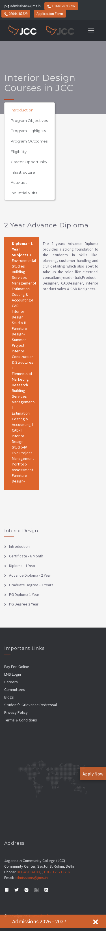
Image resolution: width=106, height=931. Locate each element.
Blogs (9, 697)
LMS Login (12, 674)
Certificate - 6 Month (26, 556)
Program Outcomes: (29, 141)
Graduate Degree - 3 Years (31, 584)
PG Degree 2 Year (23, 604)
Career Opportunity (29, 162)
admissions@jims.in (25, 6)
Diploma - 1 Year (22, 565)
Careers (11, 681)
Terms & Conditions (20, 720)
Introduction (22, 110)
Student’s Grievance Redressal (30, 704)
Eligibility (19, 151)
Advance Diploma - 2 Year (30, 575)
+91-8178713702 (63, 6)
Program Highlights (28, 130)
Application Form (49, 13)
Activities (19, 182)
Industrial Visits (24, 193)
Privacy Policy (16, 712)
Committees (14, 689)
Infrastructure (23, 172)
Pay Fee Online (16, 666)
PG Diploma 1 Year (24, 594)
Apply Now (93, 774)
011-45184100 (28, 871)
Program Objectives (29, 120)
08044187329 (18, 13)
